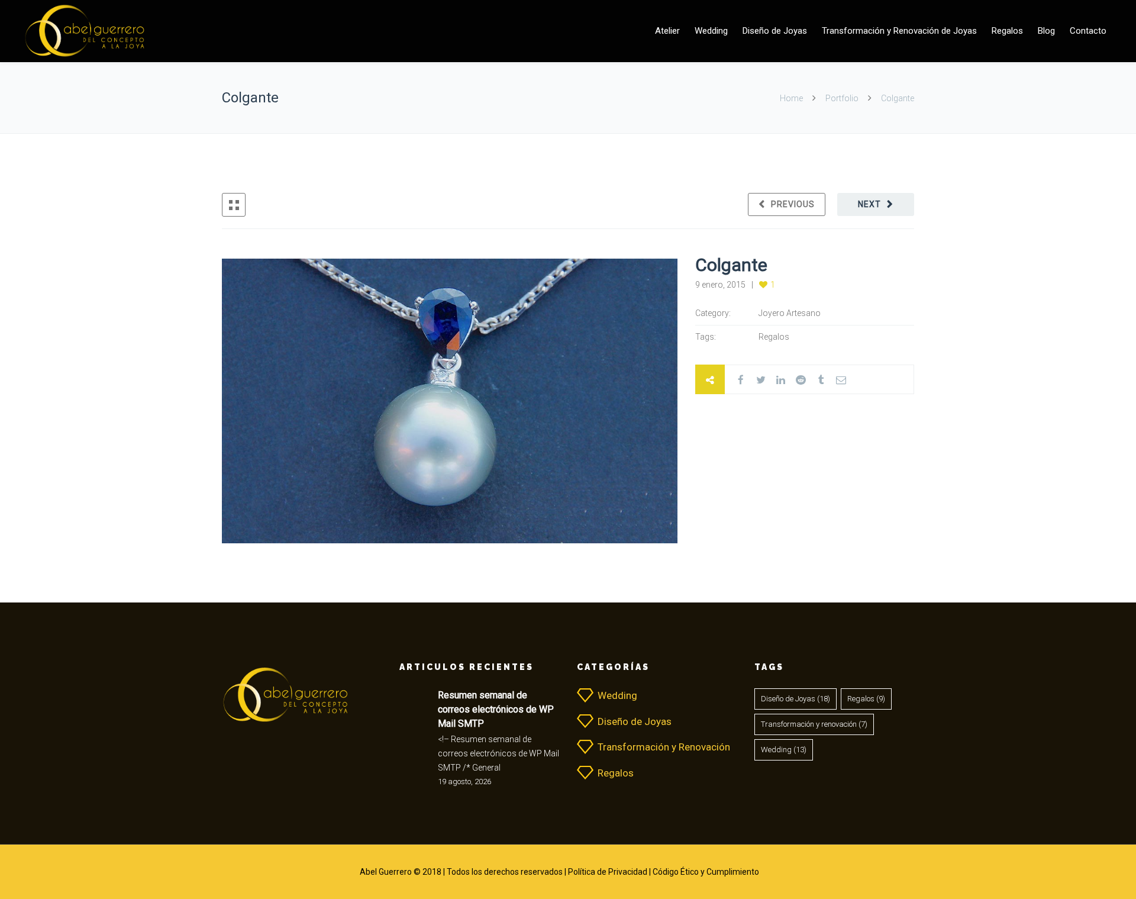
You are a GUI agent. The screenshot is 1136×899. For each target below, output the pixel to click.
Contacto (1088, 30)
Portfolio (842, 98)
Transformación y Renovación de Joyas (899, 30)
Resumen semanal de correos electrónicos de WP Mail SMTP (496, 709)
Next (869, 204)
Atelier (667, 30)
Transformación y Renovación (664, 747)
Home (792, 98)
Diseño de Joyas (775, 30)
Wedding (711, 30)
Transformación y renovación (814, 724)
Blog (1046, 30)
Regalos (1007, 30)
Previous (793, 204)
